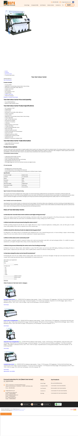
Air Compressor (8, 108)
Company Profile (34, 5)
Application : (60, 364)
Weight (6, 109)
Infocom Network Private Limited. (18, 410)
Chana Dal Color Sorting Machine (11, 341)
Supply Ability (8, 143)
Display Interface (8, 124)
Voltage (7, 126)
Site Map (42, 393)
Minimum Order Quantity (10, 103)
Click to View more (9, 94)
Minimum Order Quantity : (33, 299)
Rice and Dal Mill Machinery (56, 383)
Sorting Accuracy (8, 134)
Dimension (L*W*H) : (13, 302)
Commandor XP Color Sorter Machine (59, 390)
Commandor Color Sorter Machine (58, 385)
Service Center (50, 5)
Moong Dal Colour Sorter (9, 299)
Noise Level (7, 132)
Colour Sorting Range (9, 127)
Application (7, 116)
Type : (15, 300)
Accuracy (7, 115)
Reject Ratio (7, 128)
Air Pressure (7, 120)
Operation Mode (8, 130)
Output (6, 117)
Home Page (26, 5)
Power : (42, 299)
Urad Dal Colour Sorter (9, 364)
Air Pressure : (39, 302)
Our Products (43, 5)
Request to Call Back (8, 97)
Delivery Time (8, 144)
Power (6, 111)
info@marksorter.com (66, 2)
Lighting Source (8, 136)
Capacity (7, 121)
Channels (7, 123)
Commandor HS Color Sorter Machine (59, 393)
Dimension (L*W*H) (9, 112)
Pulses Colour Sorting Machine (11, 320)
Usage (6, 113)
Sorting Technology (9, 131)
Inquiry (69, 5)
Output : (28, 302)
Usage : (27, 300)
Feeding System (8, 135)
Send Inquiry (15, 97)
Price (6, 102)
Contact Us (58, 5)
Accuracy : (48, 299)
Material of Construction (10, 138)
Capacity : (37, 300)
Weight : (66, 300)
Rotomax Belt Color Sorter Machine (58, 388)
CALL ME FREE (12, 371)
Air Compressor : (52, 300)
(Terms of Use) (22, 409)
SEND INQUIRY (6, 371)
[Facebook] (73, 2)
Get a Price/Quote (8, 80)
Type (6, 119)
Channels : (47, 302)
